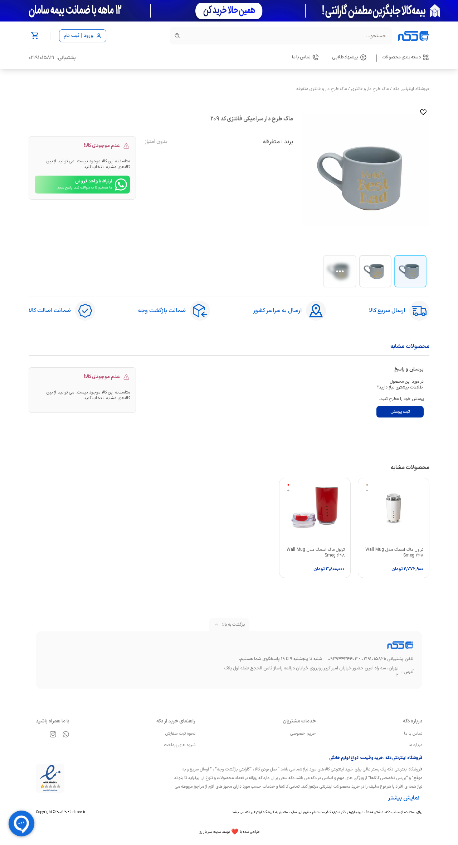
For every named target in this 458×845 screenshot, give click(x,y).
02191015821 (41, 58)
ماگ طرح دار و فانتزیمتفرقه (321, 89)
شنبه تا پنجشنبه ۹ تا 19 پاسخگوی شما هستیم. (280, 659)
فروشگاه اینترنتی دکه (411, 89)
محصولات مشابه (409, 346)
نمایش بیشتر (403, 798)
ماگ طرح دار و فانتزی (370, 89)
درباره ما (415, 745)
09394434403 (342, 659)
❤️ (229, 832)
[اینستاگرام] (53, 734)
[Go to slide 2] (375, 271)
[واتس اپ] (65, 734)
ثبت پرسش (400, 412)
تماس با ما (413, 733)
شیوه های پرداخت (179, 745)
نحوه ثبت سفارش (180, 733)
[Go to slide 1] (410, 271)
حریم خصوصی (303, 733)
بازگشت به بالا (233, 624)
